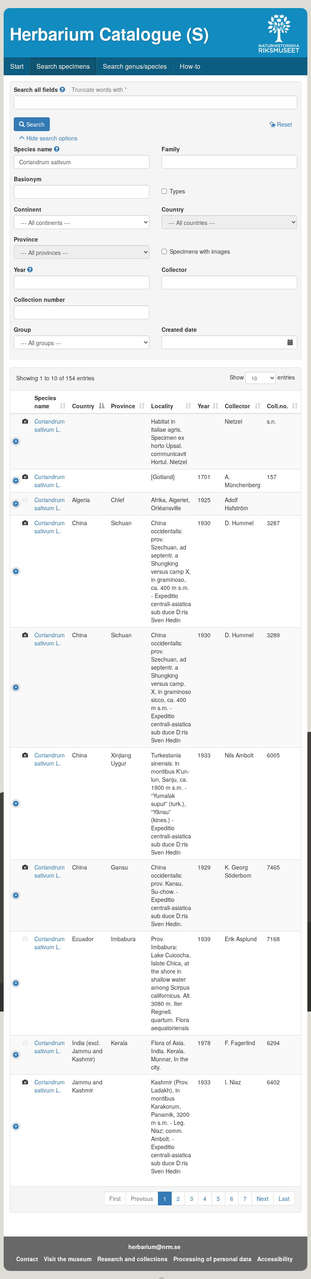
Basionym (27, 179)
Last (284, 1198)
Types (177, 191)
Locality (162, 406)
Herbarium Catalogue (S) (109, 33)
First (115, 1198)
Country (173, 209)
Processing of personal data (212, 1259)
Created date (179, 329)
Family (171, 149)
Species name (33, 149)
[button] (62, 89)
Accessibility (275, 1259)
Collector (174, 269)
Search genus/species (135, 66)
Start (16, 66)
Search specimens (63, 66)
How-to (190, 66)
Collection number (39, 299)
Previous (142, 1198)
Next (262, 1198)
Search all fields (36, 89)
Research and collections (132, 1259)
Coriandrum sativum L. (49, 425)
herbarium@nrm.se (154, 1247)
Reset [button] (283, 124)
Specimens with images (200, 251)
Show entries (262, 377)
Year (20, 269)
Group (22, 329)
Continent (27, 209)
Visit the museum (68, 1259)
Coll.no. (277, 406)
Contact (27, 1259)
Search (35, 124)
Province (26, 239)
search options (51, 138)
